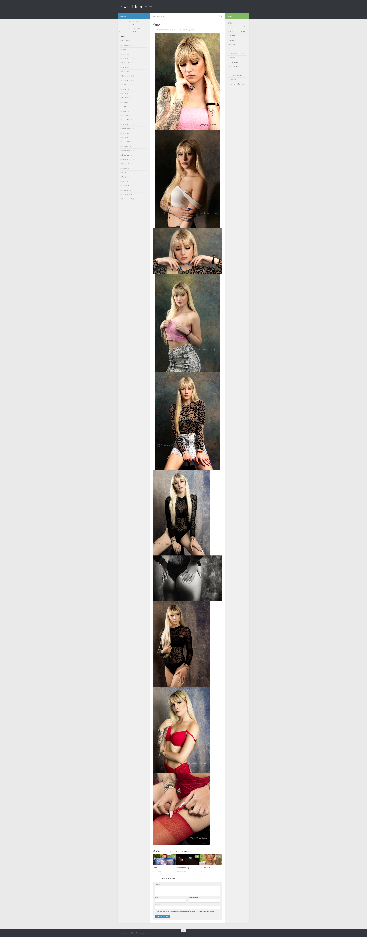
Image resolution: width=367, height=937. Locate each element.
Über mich (232, 58)
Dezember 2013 (127, 194)
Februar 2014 (126, 186)
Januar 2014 (125, 190)
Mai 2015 (125, 137)
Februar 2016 (126, 120)
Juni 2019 (125, 54)
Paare (231, 49)
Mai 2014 (125, 172)
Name (157, 897)
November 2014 (127, 151)
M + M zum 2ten (204, 868)
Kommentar (158, 884)
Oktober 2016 (126, 107)
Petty (155, 868)
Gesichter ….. (233, 36)
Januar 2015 (125, 146)
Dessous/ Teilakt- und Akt (237, 27)
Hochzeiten (232, 40)
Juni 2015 (125, 133)
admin (158, 30)
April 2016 (125, 115)
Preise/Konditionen (236, 75)
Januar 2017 (125, 102)
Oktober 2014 (126, 155)
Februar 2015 (126, 142)
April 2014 (125, 177)
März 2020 (125, 41)
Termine (233, 79)
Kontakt (233, 71)
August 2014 (126, 164)
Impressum (234, 66)
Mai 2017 (125, 93)
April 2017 (125, 98)
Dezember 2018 (127, 58)
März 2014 (125, 181)
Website (157, 904)
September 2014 (127, 159)
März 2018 (125, 71)
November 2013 (127, 199)
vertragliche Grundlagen (238, 84)
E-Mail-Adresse (194, 897)
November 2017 (127, 80)
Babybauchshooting (182, 868)
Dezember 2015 (127, 124)
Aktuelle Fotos (159, 16)
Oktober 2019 (126, 50)
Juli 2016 (124, 111)
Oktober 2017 (126, 85)
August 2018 (126, 63)
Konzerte (232, 44)
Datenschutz (234, 62)
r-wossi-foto (131, 6)
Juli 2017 (124, 89)
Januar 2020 (125, 45)
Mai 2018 (125, 67)
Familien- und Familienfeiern (237, 31)
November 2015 (127, 129)
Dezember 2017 (127, 76)
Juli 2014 (124, 168)
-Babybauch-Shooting (237, 53)
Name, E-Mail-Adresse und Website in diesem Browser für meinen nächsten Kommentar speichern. (185, 911)
